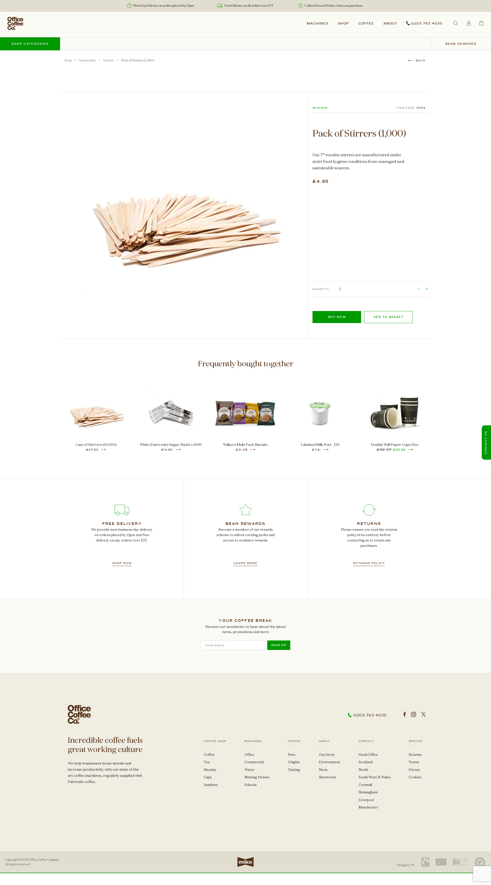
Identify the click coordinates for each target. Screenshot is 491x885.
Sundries (211, 785)
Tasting (294, 770)
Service (416, 741)
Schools (250, 785)
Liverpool (366, 800)
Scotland (366, 762)
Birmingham (368, 792)
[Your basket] (481, 23)
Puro (292, 755)
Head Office (368, 755)
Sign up (279, 645)
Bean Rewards (461, 44)
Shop (343, 23)
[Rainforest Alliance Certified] (480, 862)
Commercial (254, 762)
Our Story (327, 755)
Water (249, 770)
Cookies (415, 777)
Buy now (337, 317)
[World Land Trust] (461, 862)
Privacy (414, 770)
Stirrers (108, 60)
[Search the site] (455, 23)
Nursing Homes (257, 777)
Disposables (87, 60)
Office (249, 755)
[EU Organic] (441, 862)
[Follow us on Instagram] (413, 714)
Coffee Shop (215, 741)
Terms (414, 762)
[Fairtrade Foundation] (425, 862)
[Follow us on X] (423, 714)
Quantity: (321, 289)
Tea (207, 762)
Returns (415, 755)
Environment (329, 762)
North (363, 770)
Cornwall (365, 785)
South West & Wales (374, 777)
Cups (208, 777)
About (390, 23)
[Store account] (468, 23)
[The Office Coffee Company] (15, 23)
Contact (366, 741)
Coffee (366, 23)
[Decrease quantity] (418, 289)
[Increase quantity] (426, 289)
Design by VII (405, 865)
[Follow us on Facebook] (404, 714)
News (323, 770)
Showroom (327, 777)
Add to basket (388, 317)
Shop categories (30, 44)
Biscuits (210, 770)
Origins (294, 762)
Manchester (368, 807)
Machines (317, 23)
